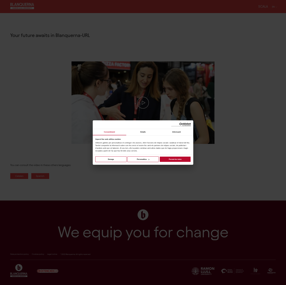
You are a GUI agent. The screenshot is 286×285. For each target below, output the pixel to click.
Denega (111, 159)
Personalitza (142, 159)
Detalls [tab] (143, 132)
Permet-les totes (175, 159)
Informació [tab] (176, 132)
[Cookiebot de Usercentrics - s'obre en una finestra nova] (181, 124)
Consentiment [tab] (109, 132)
